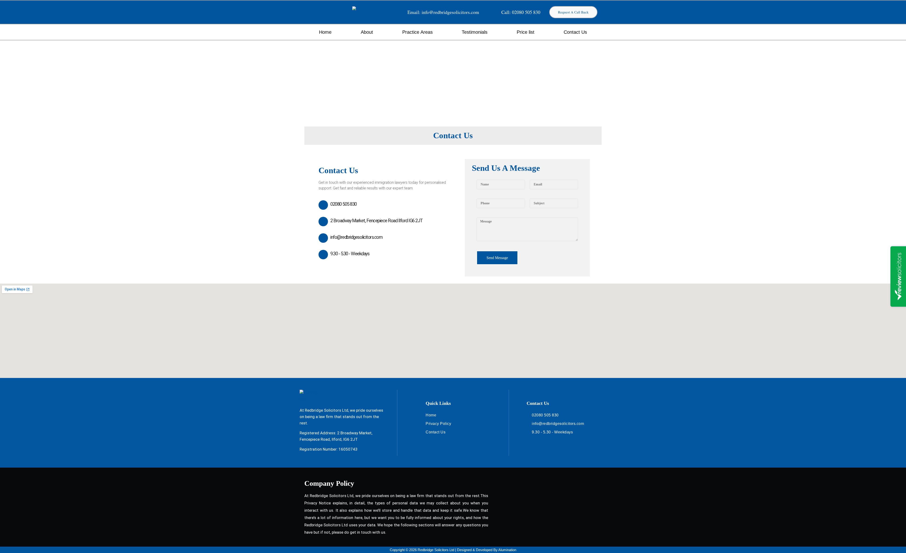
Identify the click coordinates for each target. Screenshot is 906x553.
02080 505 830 (343, 204)
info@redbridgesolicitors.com (356, 237)
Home (325, 32)
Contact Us (575, 32)
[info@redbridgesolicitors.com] (323, 238)
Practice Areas (417, 32)
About (367, 32)
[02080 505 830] (323, 205)
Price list (525, 32)
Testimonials (474, 32)
